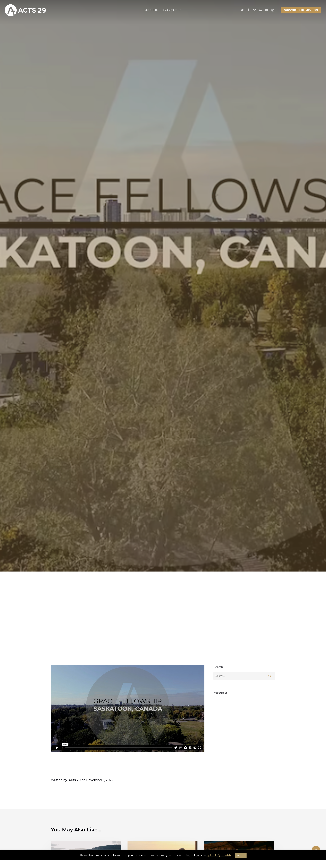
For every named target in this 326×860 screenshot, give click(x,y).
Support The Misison (301, 10)
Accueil (151, 10)
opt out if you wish (219, 855)
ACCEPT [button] (240, 855)
